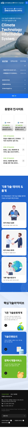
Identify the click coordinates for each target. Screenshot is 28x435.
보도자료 (5, 61)
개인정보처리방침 (5, 394)
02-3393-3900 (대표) (9, 403)
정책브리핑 (14, 61)
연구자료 (23, 61)
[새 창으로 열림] (13, 10)
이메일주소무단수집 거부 (7, 396)
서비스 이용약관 (13, 394)
